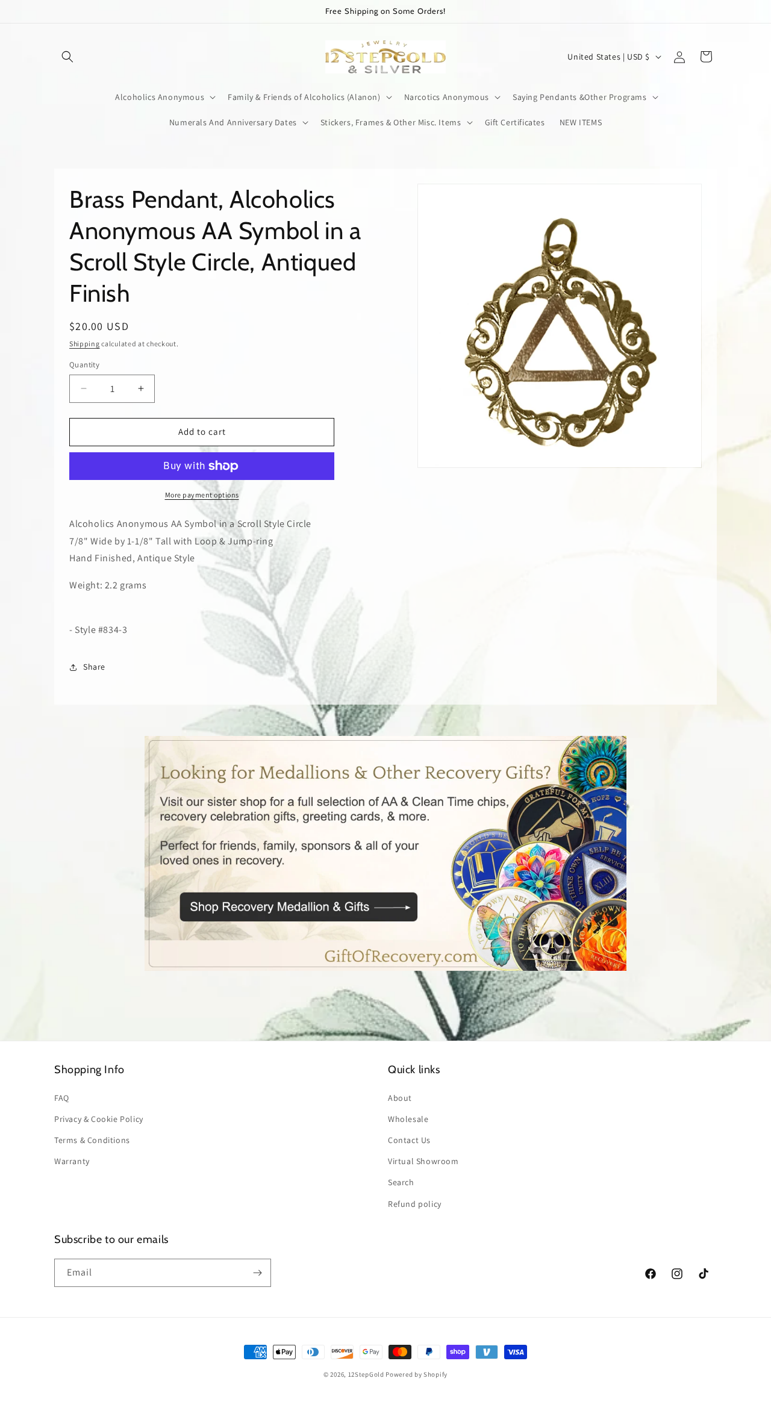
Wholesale (408, 1119)
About (400, 1097)
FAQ (61, 1097)
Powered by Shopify (417, 1374)
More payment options (202, 494)
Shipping (84, 343)
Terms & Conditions (92, 1140)
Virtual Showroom (423, 1161)
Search (401, 1182)
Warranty (72, 1161)
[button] (67, 56)
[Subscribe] (257, 1273)
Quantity (84, 365)
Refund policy (415, 1203)
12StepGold (366, 1374)
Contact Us (409, 1140)
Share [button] (94, 666)
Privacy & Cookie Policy (98, 1119)
